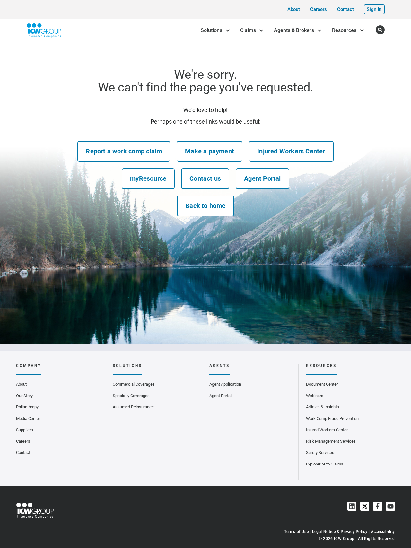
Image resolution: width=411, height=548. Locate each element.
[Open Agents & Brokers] (319, 30)
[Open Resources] (362, 30)
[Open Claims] (261, 30)
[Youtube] (390, 506)
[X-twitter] (364, 506)
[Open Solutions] (227, 30)
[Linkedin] (351, 506)
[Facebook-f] (377, 506)
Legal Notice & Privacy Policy (339, 531)
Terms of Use (296, 531)
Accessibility (383, 531)
